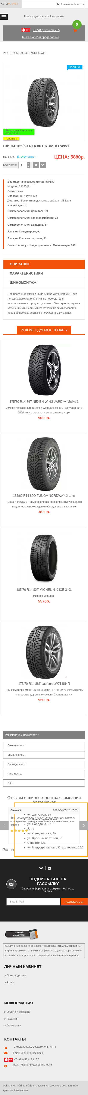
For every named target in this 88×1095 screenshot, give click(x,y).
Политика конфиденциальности (32, 1064)
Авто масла (15, 773)
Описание (20, 264)
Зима (20, 191)
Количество (10, 164)
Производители (16, 975)
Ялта (53, 1046)
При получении (27, 195)
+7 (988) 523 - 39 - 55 (26, 1059)
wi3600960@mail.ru (32, 1053)
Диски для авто (17, 764)
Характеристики (26, 273)
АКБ (10, 783)
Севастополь (40, 1046)
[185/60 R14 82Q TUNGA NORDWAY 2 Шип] (44, 463)
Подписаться (74, 901)
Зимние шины (16, 754)
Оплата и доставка (18, 1011)
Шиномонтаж (23, 282)
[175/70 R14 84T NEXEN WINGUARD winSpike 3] (44, 369)
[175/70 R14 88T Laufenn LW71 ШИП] (44, 651)
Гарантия (11, 138)
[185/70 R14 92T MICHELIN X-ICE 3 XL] (44, 557)
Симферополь (22, 1046)
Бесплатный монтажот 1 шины (19, 132)
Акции (10, 982)
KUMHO (49, 181)
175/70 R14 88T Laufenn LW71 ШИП (44, 683)
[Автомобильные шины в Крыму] (4, 52)
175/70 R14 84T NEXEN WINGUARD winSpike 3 (44, 401)
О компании (14, 1025)
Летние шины (16, 745)
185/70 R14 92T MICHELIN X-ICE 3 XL (44, 589)
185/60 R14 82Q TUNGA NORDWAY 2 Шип (44, 495)
